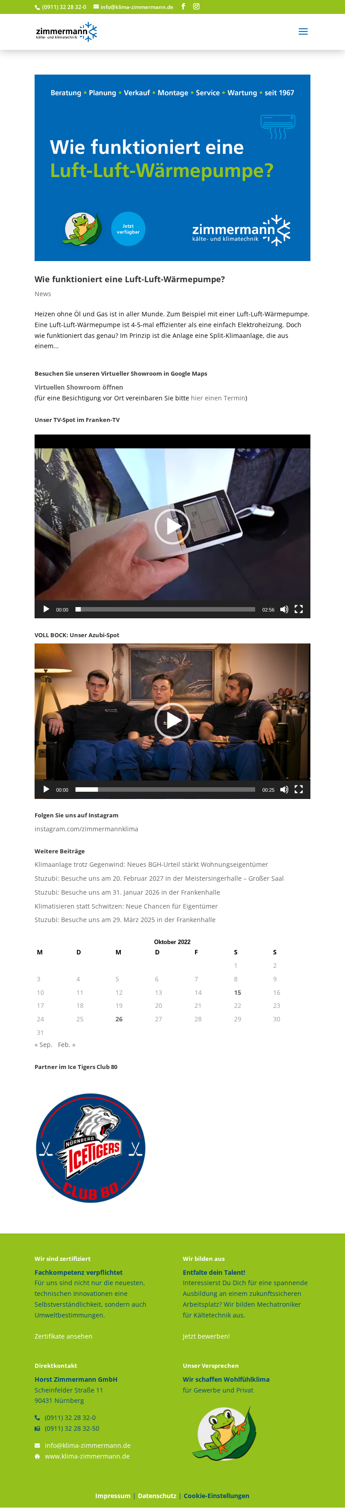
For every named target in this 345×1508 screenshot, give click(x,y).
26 (119, 1019)
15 (237, 992)
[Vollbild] (298, 609)
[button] (172, 527)
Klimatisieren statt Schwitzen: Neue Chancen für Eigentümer (126, 906)
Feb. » (66, 1044)
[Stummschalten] (284, 609)
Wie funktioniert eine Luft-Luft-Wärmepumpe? (130, 279)
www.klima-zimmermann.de (87, 1456)
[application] (172, 526)
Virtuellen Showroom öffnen (79, 387)
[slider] (165, 609)
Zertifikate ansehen (64, 1336)
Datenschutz (157, 1495)
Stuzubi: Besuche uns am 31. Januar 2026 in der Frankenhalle (127, 892)
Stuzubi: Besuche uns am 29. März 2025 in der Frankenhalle (125, 919)
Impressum (113, 1495)
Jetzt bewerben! (206, 1336)
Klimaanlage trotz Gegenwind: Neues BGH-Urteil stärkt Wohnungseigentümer (151, 864)
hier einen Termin (218, 398)
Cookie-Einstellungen (216, 1495)
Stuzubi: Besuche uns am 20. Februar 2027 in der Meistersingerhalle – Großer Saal (159, 878)
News (43, 293)
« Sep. (44, 1044)
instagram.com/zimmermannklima (86, 829)
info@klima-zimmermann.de (88, 1445)
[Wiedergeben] (46, 609)
